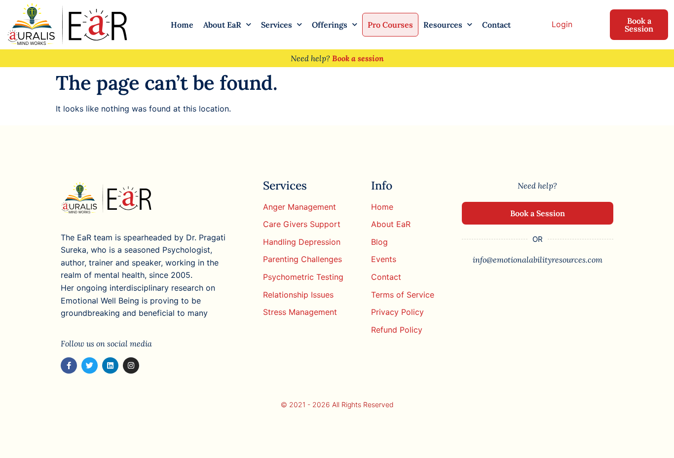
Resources (442, 25)
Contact (496, 25)
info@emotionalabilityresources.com (537, 260)
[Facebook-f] (69, 365)
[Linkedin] (110, 365)
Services (276, 25)
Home (182, 25)
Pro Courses (390, 25)
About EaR (222, 25)
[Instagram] (131, 365)
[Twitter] (89, 365)
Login (562, 24)
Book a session (358, 58)
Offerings (329, 25)
